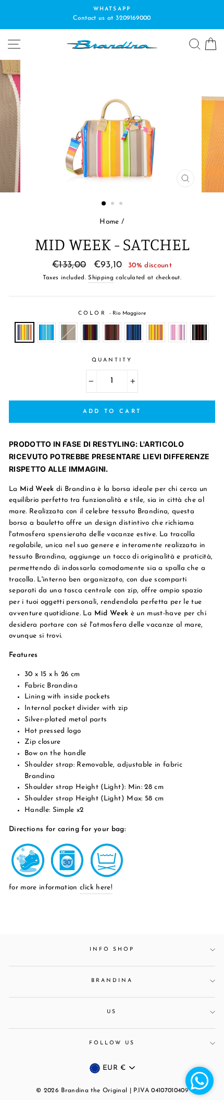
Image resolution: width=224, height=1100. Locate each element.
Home (109, 221)
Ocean (46, 332)
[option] (112, 14)
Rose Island (177, 332)
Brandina (112, 980)
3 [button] (122, 204)
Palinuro (134, 332)
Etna (112, 332)
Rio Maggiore (24, 332)
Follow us (112, 1043)
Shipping (101, 278)
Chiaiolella (156, 332)
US (112, 1012)
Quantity (112, 360)
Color (111, 313)
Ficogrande (199, 332)
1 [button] (104, 203)
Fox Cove (68, 332)
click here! (96, 887)
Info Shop (112, 949)
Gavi (90, 332)
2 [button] (113, 204)
